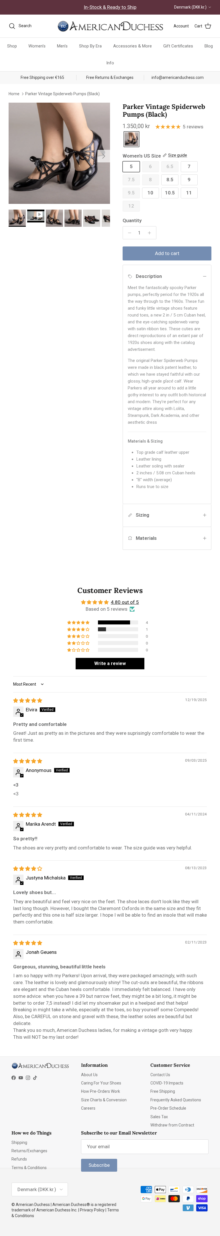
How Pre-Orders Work (100, 1091)
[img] (27, 700)
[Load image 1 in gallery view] (59, 153)
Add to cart (167, 253)
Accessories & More (132, 46)
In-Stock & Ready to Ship (110, 7)
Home (14, 93)
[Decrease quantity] (128, 232)
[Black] (131, 139)
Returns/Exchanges (29, 1151)
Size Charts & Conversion (104, 1100)
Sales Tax (159, 1116)
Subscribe (99, 1165)
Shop (12, 46)
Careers (88, 1108)
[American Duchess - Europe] (110, 26)
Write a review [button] (110, 663)
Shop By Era (90, 46)
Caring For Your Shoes (101, 1083)
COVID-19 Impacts (166, 1083)
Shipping (19, 1142)
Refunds (19, 1159)
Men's (62, 46)
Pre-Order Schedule (168, 1108)
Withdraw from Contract (172, 1125)
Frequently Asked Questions (175, 1100)
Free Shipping (162, 1091)
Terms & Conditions (29, 1167)
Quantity (132, 220)
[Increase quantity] (151, 232)
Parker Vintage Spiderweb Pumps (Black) (62, 93)
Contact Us (160, 1074)
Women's (37, 46)
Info (110, 62)
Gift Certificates (178, 46)
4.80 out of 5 (125, 602)
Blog (209, 46)
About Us (89, 1074)
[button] (78, 622)
